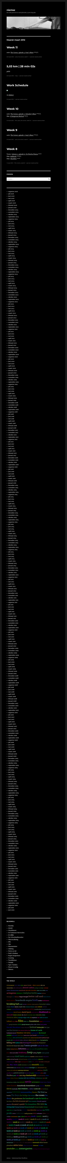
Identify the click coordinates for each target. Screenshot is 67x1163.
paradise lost (10, 1073)
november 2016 (13, 460)
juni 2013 (11, 554)
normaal (26, 1067)
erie (38, 1017)
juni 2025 (11, 223)
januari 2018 (12, 428)
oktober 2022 (12, 297)
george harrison (13, 1024)
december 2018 (13, 402)
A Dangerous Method (17, 116)
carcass (25, 1004)
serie (16, 56)
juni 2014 (11, 526)
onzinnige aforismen (23, 1070)
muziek (35, 1064)
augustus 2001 (12, 878)
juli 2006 (11, 742)
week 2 (39, 1116)
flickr (25, 1021)
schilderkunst (38, 1078)
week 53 (43, 1140)
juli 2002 (11, 852)
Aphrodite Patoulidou (31, 990)
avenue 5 (19, 993)
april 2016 (11, 476)
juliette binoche (33, 1040)
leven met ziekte (14, 1053)
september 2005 (13, 765)
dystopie (20, 1017)
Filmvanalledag (13, 939)
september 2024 (13, 244)
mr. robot (35, 1062)
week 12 (16, 1122)
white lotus (18, 1145)
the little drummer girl (20, 1101)
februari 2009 (12, 671)
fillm (16, 1021)
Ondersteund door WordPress (19, 1158)
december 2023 (13, 265)
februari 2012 (12, 588)
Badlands (13, 156)
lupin (39, 1053)
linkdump (23, 1053)
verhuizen (39, 1113)
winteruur (35, 1145)
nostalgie (32, 1067)
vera (34, 1113)
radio (17, 1075)
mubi (19, 1065)
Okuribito (13, 159)
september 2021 (13, 327)
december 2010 (13, 621)
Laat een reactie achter (36, 56)
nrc (36, 1067)
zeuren (17, 1149)
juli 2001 (11, 880)
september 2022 (13, 299)
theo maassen (33, 1101)
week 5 (15, 1119)
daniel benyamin (46, 1009)
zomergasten (25, 1148)
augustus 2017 (12, 439)
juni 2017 (11, 444)
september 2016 (13, 464)
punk (14, 1075)
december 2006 (13, 731)
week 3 (45, 1116)
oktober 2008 (12, 680)
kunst (15, 1046)
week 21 (32, 1125)
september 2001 (13, 875)
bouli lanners (45, 1000)
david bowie (17, 1012)
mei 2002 (11, 857)
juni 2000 (11, 910)
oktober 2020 (12, 352)
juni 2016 (11, 471)
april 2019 (11, 393)
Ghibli (19, 1024)
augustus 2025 (13, 219)
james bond (20, 1035)
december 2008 (13, 676)
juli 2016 (11, 469)
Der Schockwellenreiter (15, 937)
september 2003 (13, 820)
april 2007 (11, 722)
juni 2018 (11, 416)
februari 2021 (12, 343)
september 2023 (13, 272)
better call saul (36, 996)
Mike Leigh (18, 1061)
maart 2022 (12, 313)
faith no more (44, 1017)
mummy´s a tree (26, 1065)
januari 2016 (12, 483)
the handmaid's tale (30, 1098)
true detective (31, 1110)
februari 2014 (12, 536)
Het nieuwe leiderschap (24, 1030)
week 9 (26, 139)
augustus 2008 (13, 685)
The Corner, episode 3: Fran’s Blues (22, 52)
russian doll (22, 1078)
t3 (28, 1089)
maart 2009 (12, 669)
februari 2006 (12, 754)
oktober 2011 (12, 598)
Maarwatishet (12, 946)
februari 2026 (12, 205)
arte (47, 990)
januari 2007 (12, 728)
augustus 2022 (13, 301)
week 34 (37, 1131)
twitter (14, 1113)
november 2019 (13, 377)
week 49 (17, 1140)
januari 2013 (12, 565)
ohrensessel (41, 1067)
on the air (15, 1070)
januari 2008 (12, 701)
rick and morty (40, 1075)
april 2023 (11, 283)
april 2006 (11, 749)
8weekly (11, 926)
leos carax (32, 1049)
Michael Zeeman (23, 1059)
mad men (19, 1056)
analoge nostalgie (39, 988)
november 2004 (13, 788)
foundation (34, 1021)
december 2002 (13, 841)
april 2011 (11, 611)
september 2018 (13, 409)
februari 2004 (12, 809)
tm (11, 1110)
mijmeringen (11, 1061)
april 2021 (11, 338)
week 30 (10, 1131)
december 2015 (13, 485)
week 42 (10, 1137)
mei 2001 (11, 885)
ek (30, 1017)
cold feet (44, 1007)
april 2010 (11, 639)
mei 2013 (11, 556)
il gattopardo (34, 1033)
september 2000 (13, 903)
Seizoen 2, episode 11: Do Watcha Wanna (25, 154)
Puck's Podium (13, 953)
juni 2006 (11, 744)
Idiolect (11, 95)
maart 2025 (12, 230)
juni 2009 (11, 662)
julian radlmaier (24, 1040)
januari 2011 (12, 618)
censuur (29, 1004)
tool (13, 1110)
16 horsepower (10, 985)
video (44, 1113)
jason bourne (40, 1035)
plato (45, 1073)
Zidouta (10, 969)
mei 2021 (11, 336)
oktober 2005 (12, 763)
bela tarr (17, 996)
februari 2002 (12, 864)
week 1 (33, 1116)
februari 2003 (12, 836)
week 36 (10, 1134)
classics (16, 1007)
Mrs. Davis (14, 1065)
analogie (46, 988)
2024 (22, 985)
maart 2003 (12, 834)
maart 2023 (12, 285)
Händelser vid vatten (24, 1033)
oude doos (40, 1070)
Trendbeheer (12, 960)
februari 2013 (12, 563)
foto (28, 1021)
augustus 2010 (12, 630)
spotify (37, 1086)
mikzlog (11, 949)
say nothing (30, 1078)
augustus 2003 (13, 823)
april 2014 (11, 531)
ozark (45, 1070)
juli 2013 (11, 552)
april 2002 (11, 859)
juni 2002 (11, 855)
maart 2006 (12, 751)
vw (26, 1116)
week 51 (31, 1140)
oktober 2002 (12, 845)
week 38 (23, 1134)
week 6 (21, 1119)
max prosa (46, 1056)
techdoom (45, 1089)
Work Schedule (17, 85)
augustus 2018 (12, 412)
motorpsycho (24, 1061)
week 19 (18, 1125)
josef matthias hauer (44, 1037)
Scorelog (11, 958)
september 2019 (13, 382)
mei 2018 (11, 419)
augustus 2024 (13, 246)
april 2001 (11, 887)
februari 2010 (12, 643)
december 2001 (13, 868)
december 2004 (13, 786)
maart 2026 (12, 203)
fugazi (40, 1021)
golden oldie (33, 1024)
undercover (20, 1113)
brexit (20, 1004)
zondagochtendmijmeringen (41, 1149)
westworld (36, 1142)
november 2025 (13, 212)
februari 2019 (12, 398)
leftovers (22, 1049)
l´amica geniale (45, 1053)
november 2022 (13, 295)
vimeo (47, 1113)
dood (25, 1015)
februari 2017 (12, 453)
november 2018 (13, 405)
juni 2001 (11, 882)
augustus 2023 (13, 274)
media (8, 1059)
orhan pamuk (33, 1070)
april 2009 (11, 666)
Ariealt (10, 928)
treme (18, 163)
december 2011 (13, 593)
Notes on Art (12, 951)
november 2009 (13, 650)
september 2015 (13, 492)
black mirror (11, 1000)
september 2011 (13, 600)
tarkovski (37, 1089)
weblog (29, 1116)
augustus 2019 (13, 384)
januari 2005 (12, 784)
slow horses (12, 1085)
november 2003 (13, 816)
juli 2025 (11, 221)
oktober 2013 (12, 545)
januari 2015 (12, 510)
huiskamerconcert (11, 1033)
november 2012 (13, 570)
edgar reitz (26, 1017)
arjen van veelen (41, 990)
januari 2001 (12, 894)
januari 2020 (12, 373)
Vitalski (10, 962)
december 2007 (13, 703)
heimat (33, 1027)
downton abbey (12, 1017)
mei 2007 (11, 719)
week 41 (44, 1134)
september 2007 (13, 710)
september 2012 (13, 575)
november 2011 (13, 595)
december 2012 (13, 568)
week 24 (10, 1128)
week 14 (29, 1122)
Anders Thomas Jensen (13, 990)
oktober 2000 (12, 901)
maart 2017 (11, 451)
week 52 (37, 1140)
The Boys (15, 1095)
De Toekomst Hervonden (16, 932)
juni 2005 (11, 772)
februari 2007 (12, 726)
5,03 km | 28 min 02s (21, 66)
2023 (19, 985)
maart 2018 (12, 423)
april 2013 (11, 559)
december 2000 (13, 896)
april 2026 (11, 200)
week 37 (17, 1134)
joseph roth (10, 1040)
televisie (16, 1092)
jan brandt (33, 1035)
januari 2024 (12, 262)
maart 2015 (12, 506)
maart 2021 (12, 341)
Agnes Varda (27, 985)
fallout (9, 1021)
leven (8, 1053)
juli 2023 (11, 276)
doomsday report (31, 1015)
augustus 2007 (13, 712)
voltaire (9, 1116)
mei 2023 (11, 281)
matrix (32, 1056)
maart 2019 (12, 396)
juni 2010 (11, 634)
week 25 (16, 1128)
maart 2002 (12, 862)
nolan (22, 1067)
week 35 (44, 1131)
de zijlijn (11, 935)
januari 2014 (12, 538)
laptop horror (14, 1049)
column (9, 1009)
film (16, 120)
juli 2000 (11, 907)
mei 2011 (11, 609)
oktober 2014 (12, 517)
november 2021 (13, 322)
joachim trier (27, 1037)
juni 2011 (11, 607)
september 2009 (13, 655)
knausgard (27, 1043)
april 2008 (11, 694)
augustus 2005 (13, 767)
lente (27, 1049)
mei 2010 (11, 637)
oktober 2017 (12, 435)
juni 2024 (11, 251)
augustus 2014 (12, 522)
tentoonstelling (26, 1092)
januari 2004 (12, 811)
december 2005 (13, 758)
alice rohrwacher (17, 988)
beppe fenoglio (23, 996)
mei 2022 (11, 308)
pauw (32, 1073)
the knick (42, 1098)
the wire (40, 1104)
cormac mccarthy (27, 1009)
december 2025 (13, 210)
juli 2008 (11, 687)
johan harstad (34, 1037)
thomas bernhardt (29, 1107)
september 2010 (13, 627)
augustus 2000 (13, 905)
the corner (21, 56)
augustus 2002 (13, 850)
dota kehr (39, 1015)
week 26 (23, 1128)
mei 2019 (11, 391)
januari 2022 (12, 318)
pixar (42, 1073)
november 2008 (13, 678)
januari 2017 (12, 455)
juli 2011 (10, 604)
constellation (16, 1009)
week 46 (37, 1137)
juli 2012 (11, 579)
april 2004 (11, 804)
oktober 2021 (12, 324)
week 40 (37, 1134)
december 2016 (13, 458)
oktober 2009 (12, 653)
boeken (40, 1000)
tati (41, 1089)
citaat (12, 1007)
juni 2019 (11, 389)
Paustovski (28, 1073)
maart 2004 (12, 806)
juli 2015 (11, 497)
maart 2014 (12, 533)
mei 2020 (11, 363)
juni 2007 (11, 717)
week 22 (39, 1125)
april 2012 (11, 584)
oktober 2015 (12, 490)
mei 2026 (11, 198)
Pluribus (10, 1075)
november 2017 (13, 432)
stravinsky (15, 1089)
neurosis (41, 1065)
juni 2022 (11, 306)
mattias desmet (39, 1056)
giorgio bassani (26, 1024)
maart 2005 (12, 779)
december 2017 (13, 430)
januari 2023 (12, 290)
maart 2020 (12, 368)
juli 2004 (11, 797)
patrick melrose (19, 1073)
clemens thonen (30, 1007)
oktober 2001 (12, 873)
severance (36, 1082)
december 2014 (13, 513)
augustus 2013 (12, 549)
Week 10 (12, 108)
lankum (9, 1049)
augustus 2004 (13, 795)
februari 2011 (12, 616)
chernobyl (42, 1004)
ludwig (35, 1053)
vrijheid (23, 1116)
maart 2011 (11, 614)
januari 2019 (12, 400)
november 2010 (13, 623)
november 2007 (13, 705)
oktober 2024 (12, 242)
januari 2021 (12, 345)
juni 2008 (11, 689)
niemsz (11, 10)
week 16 (42, 1122)
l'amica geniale (30, 1045)
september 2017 (13, 437)
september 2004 (13, 793)
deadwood (43, 1012)
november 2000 (13, 898)
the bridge (24, 1095)
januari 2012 (12, 591)
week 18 (12, 1125)
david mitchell (35, 1012)
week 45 (30, 1137)
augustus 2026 (13, 191)
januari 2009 (12, 673)
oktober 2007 (12, 708)
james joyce (27, 1035)
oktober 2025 (12, 214)
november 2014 (13, 515)
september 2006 (13, 738)
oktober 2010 (12, 625)
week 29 (44, 1128)
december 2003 (13, 813)
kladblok (17, 1043)
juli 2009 (11, 660)
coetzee (40, 1007)
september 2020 (13, 354)
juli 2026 (11, 194)
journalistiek (16, 1040)
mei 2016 (11, 474)
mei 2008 (11, 692)
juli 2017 (11, 442)
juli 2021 (11, 331)
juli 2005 (11, 770)
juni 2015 (11, 499)
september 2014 (13, 520)
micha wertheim (33, 1059)
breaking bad (13, 1004)
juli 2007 (11, 715)
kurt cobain (21, 1046)
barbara (39, 993)
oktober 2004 (12, 790)
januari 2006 (12, 756)
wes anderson (28, 1142)
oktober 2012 (12, 572)
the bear (41, 1092)
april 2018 (11, 421)
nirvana (18, 1067)
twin (43, 1110)
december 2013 (13, 540)
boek (35, 1000)
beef (13, 996)
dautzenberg (10, 1012)
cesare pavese (35, 1004)
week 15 (36, 1122)
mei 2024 (11, 253)
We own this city (19, 1142)
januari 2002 (12, 866)
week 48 (10, 1140)
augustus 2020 (13, 357)
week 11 (26, 56)
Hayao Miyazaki (25, 1027)
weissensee (10, 1142)
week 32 (23, 1131)
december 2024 (13, 237)
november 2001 (13, 871)
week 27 (30, 1128)
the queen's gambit (18, 1104)
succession (23, 1088)
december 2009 (13, 648)
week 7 (27, 1119)
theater (34, 1092)
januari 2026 (12, 207)
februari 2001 (12, 891)
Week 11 (12, 47)
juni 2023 (11, 279)
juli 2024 (11, 249)
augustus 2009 (13, 657)
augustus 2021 (12, 329)
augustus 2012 (12, 577)
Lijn (9, 944)
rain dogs (22, 1075)
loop (16, 75)
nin (15, 1067)
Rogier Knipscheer (14, 955)
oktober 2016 (12, 462)
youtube (11, 1148)
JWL (9, 942)
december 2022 (13, 292)
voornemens (14, 1116)
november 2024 (13, 240)
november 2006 (13, 733)
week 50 (24, 1140)
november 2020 (13, 350)
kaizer (38, 1040)
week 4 (9, 1119)
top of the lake (18, 1110)
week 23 (45, 1125)
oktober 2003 (12, 818)
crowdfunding (38, 1009)
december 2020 (13, 347)
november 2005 (13, 761)
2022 (16, 985)
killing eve (11, 1043)
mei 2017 (11, 446)
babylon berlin (30, 993)
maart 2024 (12, 258)
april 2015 (11, 503)
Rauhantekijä (31, 1075)
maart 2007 (12, 724)
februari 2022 (12, 315)
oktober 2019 (12, 380)
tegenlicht (9, 1092)
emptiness (34, 1017)
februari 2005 (12, 781)
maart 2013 (11, 561)
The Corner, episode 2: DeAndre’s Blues (23, 114)
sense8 (22, 1082)
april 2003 (11, 832)
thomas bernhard (19, 1107)
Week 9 (12, 130)
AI (32, 985)
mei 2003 (11, 829)
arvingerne (11, 993)
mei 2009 (11, 664)
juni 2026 (11, 196)
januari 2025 (12, 235)
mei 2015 (11, 501)
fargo (13, 1021)
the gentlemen (17, 1098)
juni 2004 (11, 800)
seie (44, 1078)
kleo (21, 1043)
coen (36, 1007)
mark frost (27, 1056)
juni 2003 (11, 827)
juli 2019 (11, 386)
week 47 (44, 1137)
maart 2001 (12, 889)
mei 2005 (11, 774)
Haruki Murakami (14, 1027)
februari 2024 (12, 260)
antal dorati (22, 990)
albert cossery (36, 985)
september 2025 (13, 217)
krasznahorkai (35, 1043)
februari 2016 (12, 481)
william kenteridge (28, 1145)
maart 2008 (12, 696)
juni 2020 (11, 361)
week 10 (29, 120)
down (43, 1015)
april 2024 (11, 256)
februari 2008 (12, 699)
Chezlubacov (12, 930)
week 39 (30, 1134)
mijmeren (40, 1059)
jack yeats (14, 1035)
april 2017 (11, 448)
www (42, 1145)
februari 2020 (12, 370)
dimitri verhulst (17, 1015)
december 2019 (13, 375)
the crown (39, 1095)
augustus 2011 (12, 602)
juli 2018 (11, 414)
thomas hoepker (39, 1107)
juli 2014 (11, 524)
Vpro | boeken (12, 965)
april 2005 (11, 777)
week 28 (37, 1128)
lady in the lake (42, 1046)
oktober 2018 (12, 407)
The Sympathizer (31, 1104)
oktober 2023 (12, 269)
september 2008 (13, 683)
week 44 (23, 1137)
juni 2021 (11, 334)
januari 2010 (12, 646)
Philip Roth (37, 1073)
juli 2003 (11, 825)
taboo (31, 1089)
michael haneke (14, 1059)
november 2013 (13, 543)
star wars (42, 1086)
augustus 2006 (13, 740)
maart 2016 (12, 478)
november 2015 (13, 487)
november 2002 (13, 843)
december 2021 (13, 320)
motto (30, 1061)
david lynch (26, 1012)
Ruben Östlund (14, 1078)
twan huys (39, 1110)
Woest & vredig (13, 967)
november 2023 (13, 267)
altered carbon (28, 988)
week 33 (30, 1131)
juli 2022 (11, 304)
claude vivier (22, 1007)
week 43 (17, 1137)
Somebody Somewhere (26, 1086)
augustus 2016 (13, 467)
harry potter (43, 1024)
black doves (46, 996)
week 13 (23, 1122)
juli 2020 (11, 359)
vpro (19, 1116)
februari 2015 (12, 508)
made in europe (11, 1056)
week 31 (16, 1131)
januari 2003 (12, 839)
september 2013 (13, 547)
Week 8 (12, 149)
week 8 (23, 163)
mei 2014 (11, 529)
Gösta (38, 1024)
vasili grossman (28, 1113)
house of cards (36, 1030)
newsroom (10, 1067)
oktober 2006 (12, 735)
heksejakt (40, 1027)
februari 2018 (12, 425)
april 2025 (11, 228)
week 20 (25, 1125)
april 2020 (11, 366)
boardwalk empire (24, 1000)
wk (39, 1145)
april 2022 (11, 311)
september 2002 (13, 848)
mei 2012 (11, 582)
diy (22, 1015)
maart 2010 (12, 641)
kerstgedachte (44, 1040)
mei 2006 (11, 747)
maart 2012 (12, 586)
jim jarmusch (17, 1038)
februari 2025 (12, 233)
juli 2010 (11, 632)
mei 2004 (11, 802)
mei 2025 (11, 226)
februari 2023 (12, 288)
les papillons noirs (41, 1049)
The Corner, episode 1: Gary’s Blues (22, 135)
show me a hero (45, 1082)
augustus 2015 (12, 494)
